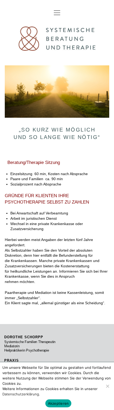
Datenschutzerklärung (20, 394)
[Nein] (107, 386)
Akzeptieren (58, 403)
